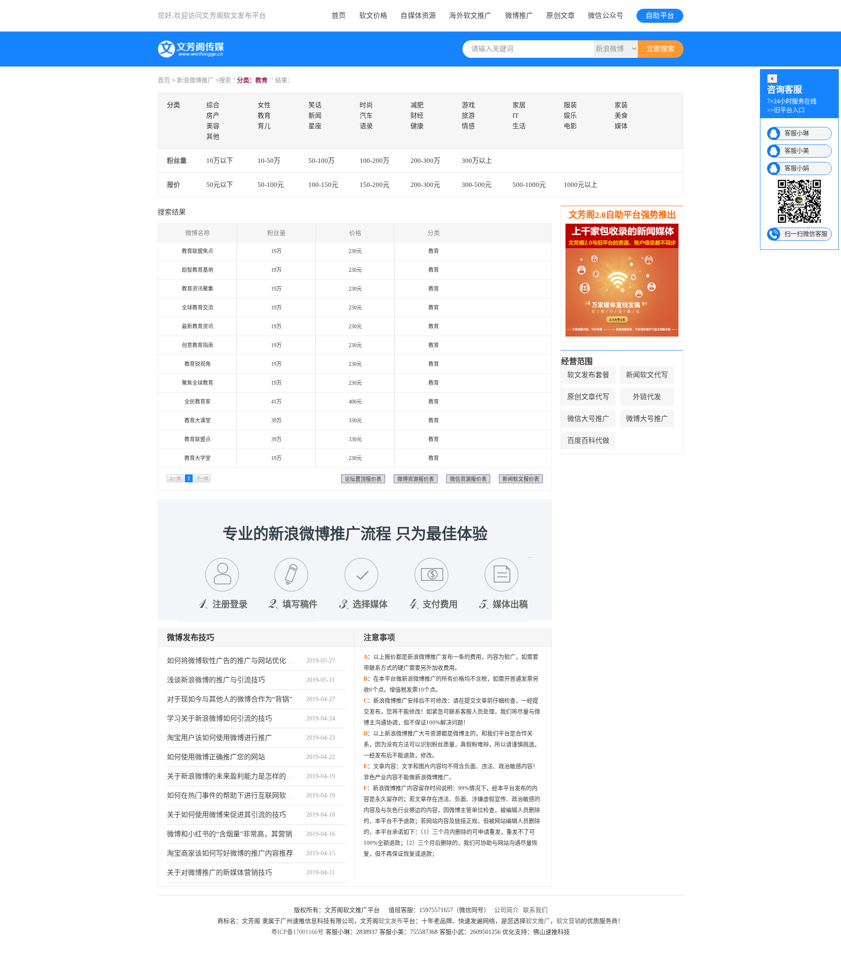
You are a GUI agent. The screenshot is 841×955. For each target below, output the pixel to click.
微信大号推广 (588, 418)
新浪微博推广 (195, 80)
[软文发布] (192, 56)
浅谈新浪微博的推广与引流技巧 (216, 680)
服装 (570, 105)
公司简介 (506, 910)
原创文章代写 (588, 396)
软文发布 (390, 921)
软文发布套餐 (588, 375)
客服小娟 (796, 168)
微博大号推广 (647, 418)
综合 (212, 105)
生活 (519, 126)
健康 (417, 126)
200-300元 (425, 184)
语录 (366, 126)
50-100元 (271, 184)
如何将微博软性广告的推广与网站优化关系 (233, 660)
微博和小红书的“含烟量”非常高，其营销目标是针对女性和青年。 (268, 834)
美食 (621, 115)
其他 (212, 136)
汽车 (366, 115)
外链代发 (647, 396)
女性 (264, 105)
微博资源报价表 (415, 479)
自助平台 (660, 15)
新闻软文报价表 (520, 479)
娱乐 (570, 115)
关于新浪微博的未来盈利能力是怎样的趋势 (233, 776)
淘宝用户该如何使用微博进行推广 (219, 737)
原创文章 (560, 15)
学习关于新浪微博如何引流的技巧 (219, 718)
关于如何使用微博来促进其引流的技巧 (226, 814)
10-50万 (269, 160)
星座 (315, 126)
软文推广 (538, 921)
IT (515, 115)
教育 (264, 115)
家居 (519, 105)
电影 (570, 126)
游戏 (468, 105)
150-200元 (374, 184)
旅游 (468, 115)
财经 (417, 115)
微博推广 (519, 15)
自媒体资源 (418, 15)
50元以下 (219, 184)
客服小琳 (796, 133)
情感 (468, 126)
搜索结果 (172, 212)
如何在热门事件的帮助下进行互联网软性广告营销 (244, 795)
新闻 (315, 115)
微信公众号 (605, 15)
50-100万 (321, 160)
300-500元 (476, 184)
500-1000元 (529, 184)
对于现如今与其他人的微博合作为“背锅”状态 (236, 699)
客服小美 (796, 150)
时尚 (366, 105)
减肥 (417, 105)
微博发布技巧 (190, 637)
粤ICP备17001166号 (297, 932)
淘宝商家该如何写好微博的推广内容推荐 (230, 853)
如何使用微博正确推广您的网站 (216, 757)
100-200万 (374, 160)
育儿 (264, 126)
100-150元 (323, 184)
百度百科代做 (588, 440)
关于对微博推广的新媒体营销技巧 (219, 872)
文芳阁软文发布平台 (234, 15)
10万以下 (219, 160)
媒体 (621, 126)
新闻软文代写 (647, 375)
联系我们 (535, 910)
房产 (212, 115)
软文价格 (373, 15)
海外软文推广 (470, 15)
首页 (339, 15)
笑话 (315, 105)
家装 (621, 105)
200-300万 (425, 160)
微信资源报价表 (468, 479)
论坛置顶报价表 (363, 479)
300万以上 (477, 160)
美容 (212, 126)
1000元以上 (580, 184)
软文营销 (568, 921)
